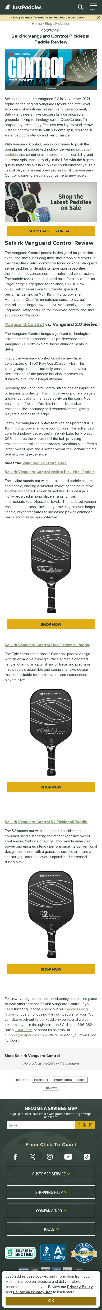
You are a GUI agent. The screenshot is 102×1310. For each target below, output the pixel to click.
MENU (95, 8)
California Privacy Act (32, 1292)
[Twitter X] (32, 1157)
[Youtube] (68, 1157)
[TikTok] (87, 1157)
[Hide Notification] (98, 17)
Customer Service (48, 1173)
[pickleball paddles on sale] (51, 202)
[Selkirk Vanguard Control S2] (51, 914)
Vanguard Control (24, 324)
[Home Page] (24, 7)
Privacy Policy (80, 1286)
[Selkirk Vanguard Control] (51, 732)
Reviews (51, 1087)
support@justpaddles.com (26, 1035)
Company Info (49, 1210)
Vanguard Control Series (44, 463)
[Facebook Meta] (15, 1157)
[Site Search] (79, 7)
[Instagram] (50, 1157)
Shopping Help (49, 1192)
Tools (48, 1229)
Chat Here (23, 1030)
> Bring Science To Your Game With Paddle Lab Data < (48, 17)
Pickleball (41, 1079)
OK (51, 1300)
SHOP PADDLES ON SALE (51, 231)
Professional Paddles (69, 1079)
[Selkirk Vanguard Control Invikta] (51, 569)
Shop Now (51, 624)
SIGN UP (85, 1125)
